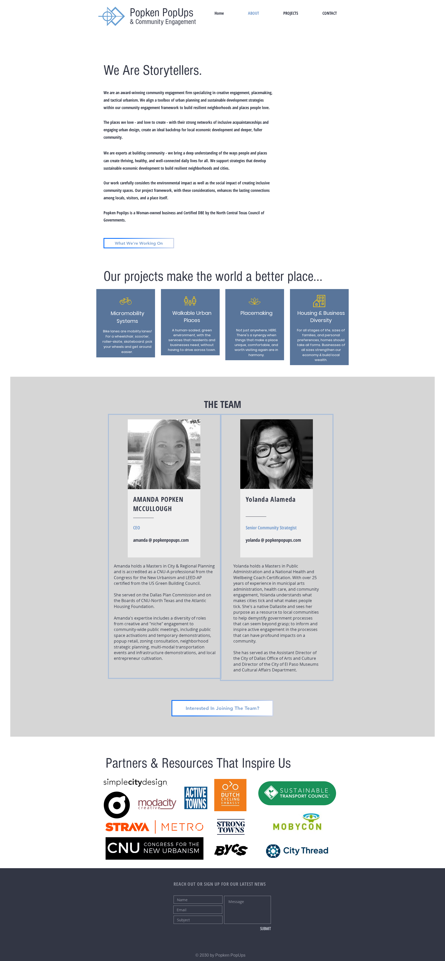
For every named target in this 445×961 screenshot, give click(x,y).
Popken (144, 12)
